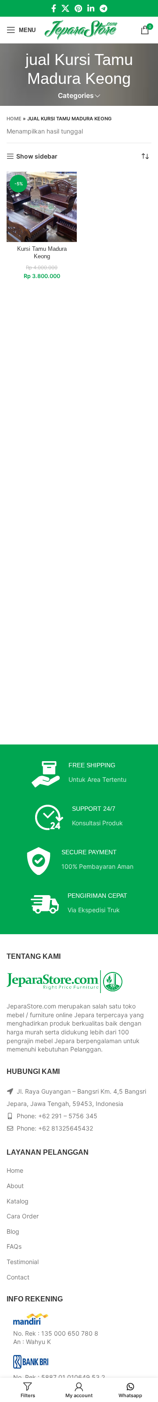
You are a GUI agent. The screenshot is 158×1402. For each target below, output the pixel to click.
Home (14, 119)
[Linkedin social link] (91, 8)
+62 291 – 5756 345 (67, 1116)
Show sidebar (36, 156)
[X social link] (65, 8)
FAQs (14, 1246)
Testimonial (23, 1261)
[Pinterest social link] (78, 8)
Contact (18, 1277)
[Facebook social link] (54, 8)
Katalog (18, 1201)
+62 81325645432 (65, 1128)
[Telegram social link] (103, 8)
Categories (75, 95)
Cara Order (23, 1216)
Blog (13, 1231)
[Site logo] (81, 29)
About (15, 1185)
